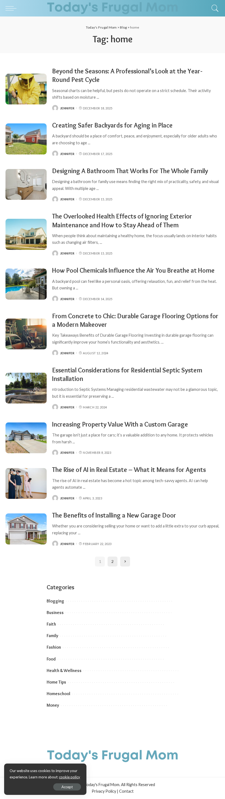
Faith (51, 624)
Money (53, 705)
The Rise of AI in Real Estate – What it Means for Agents (129, 470)
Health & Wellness (64, 670)
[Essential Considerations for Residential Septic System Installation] (26, 388)
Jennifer (67, 108)
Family (52, 635)
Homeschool (58, 693)
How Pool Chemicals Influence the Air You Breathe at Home (133, 270)
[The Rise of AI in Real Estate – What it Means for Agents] (26, 483)
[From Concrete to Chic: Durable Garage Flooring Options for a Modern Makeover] (26, 334)
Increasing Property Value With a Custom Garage (120, 424)
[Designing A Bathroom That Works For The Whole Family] (26, 184)
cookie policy (69, 777)
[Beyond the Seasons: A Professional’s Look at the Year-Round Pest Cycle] (26, 89)
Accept (67, 787)
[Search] (214, 8)
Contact (126, 791)
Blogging (55, 601)
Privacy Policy (104, 791)
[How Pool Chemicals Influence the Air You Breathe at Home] (26, 284)
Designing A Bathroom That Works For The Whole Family (130, 171)
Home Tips (56, 682)
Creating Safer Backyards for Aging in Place (113, 125)
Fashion (54, 647)
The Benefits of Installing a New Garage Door (114, 515)
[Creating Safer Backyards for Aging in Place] (26, 138)
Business (55, 612)
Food (51, 659)
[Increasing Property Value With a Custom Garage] (26, 438)
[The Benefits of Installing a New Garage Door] (26, 528)
